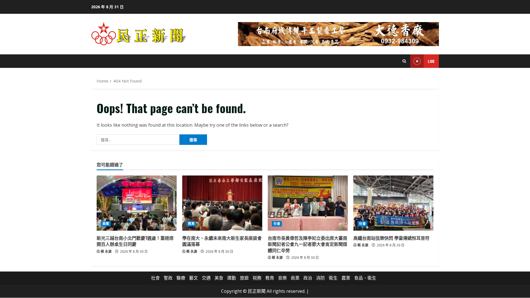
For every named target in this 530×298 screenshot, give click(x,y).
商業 (105, 223)
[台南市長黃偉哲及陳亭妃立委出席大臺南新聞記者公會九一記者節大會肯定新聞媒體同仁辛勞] (308, 203)
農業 (345, 278)
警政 (168, 278)
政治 (307, 278)
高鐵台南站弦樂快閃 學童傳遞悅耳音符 (391, 238)
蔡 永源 (106, 251)
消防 (320, 278)
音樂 (282, 278)
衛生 (333, 278)
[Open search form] (404, 61)
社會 (277, 223)
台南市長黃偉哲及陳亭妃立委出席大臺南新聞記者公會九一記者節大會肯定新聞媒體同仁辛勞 (307, 244)
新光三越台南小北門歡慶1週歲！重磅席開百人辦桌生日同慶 (135, 241)
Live (431, 61)
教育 (191, 223)
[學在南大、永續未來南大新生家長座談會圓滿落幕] (222, 203)
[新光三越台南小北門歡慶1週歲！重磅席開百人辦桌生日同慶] (137, 203)
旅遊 (244, 278)
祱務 (257, 278)
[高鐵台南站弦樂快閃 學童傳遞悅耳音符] (393, 203)
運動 (231, 278)
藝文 (193, 278)
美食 (218, 278)
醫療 (180, 278)
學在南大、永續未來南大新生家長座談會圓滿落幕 (222, 241)
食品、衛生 (365, 278)
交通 (206, 278)
